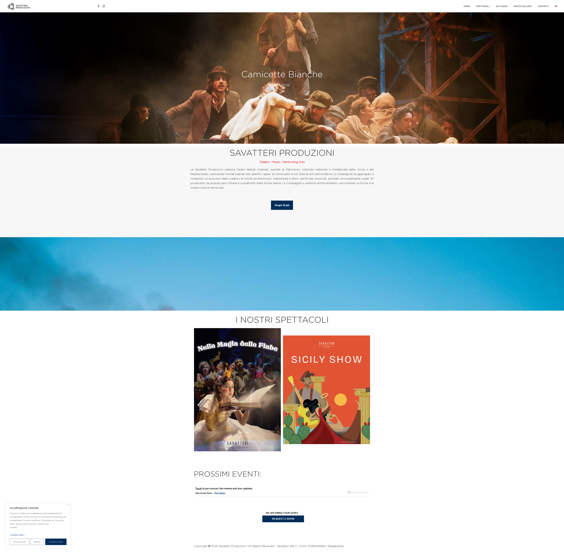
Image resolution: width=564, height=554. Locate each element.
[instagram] (104, 6)
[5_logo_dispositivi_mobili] (18, 3)
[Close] (68, 504)
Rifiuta (37, 542)
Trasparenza (335, 546)
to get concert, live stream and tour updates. (224, 488)
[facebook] (98, 6)
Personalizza (19, 542)
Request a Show (283, 518)
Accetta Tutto (56, 542)
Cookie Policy (17, 534)
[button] (196, 390)
